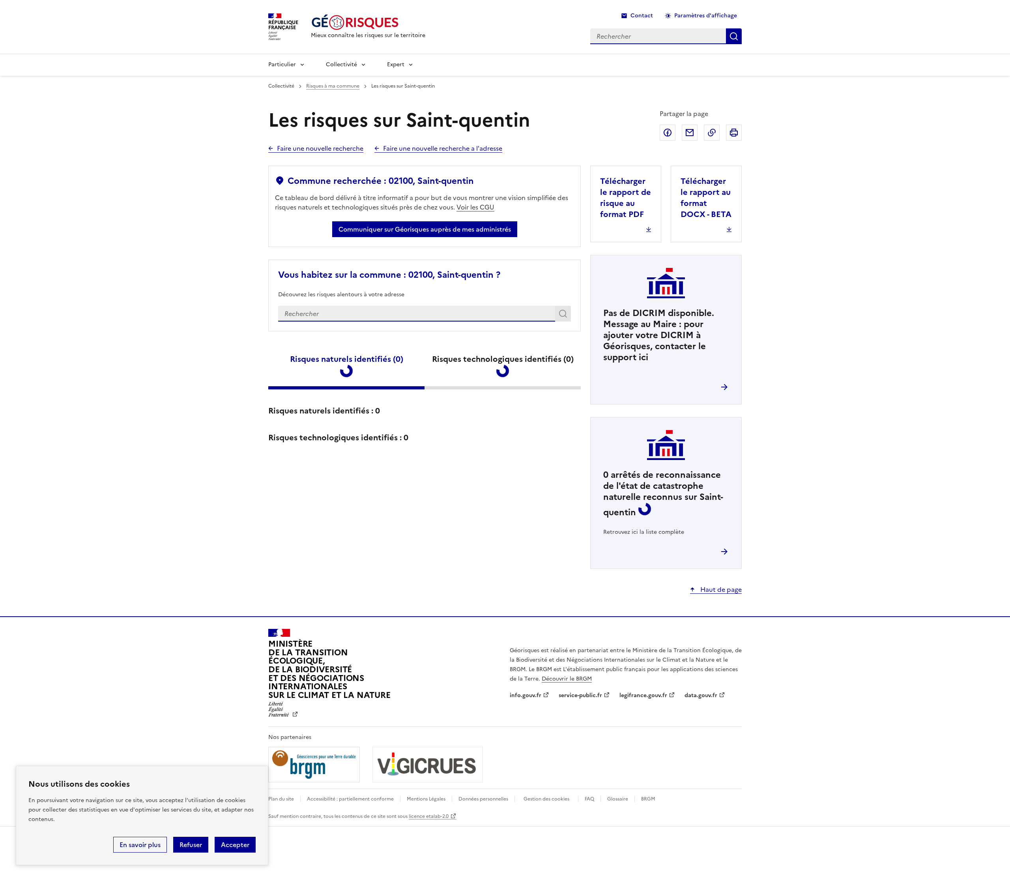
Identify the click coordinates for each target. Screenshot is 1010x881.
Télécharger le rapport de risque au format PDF (625, 197)
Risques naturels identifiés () (346, 359)
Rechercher (564, 315)
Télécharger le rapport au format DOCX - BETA (706, 197)
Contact (641, 15)
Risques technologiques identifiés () (503, 359)
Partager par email (690, 132)
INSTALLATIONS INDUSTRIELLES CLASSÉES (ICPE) (352, 769)
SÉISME (333, 516)
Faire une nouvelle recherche (320, 148)
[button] (990, 862)
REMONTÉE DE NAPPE (523, 426)
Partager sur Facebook (667, 132)
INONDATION (347, 426)
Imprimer (734, 132)
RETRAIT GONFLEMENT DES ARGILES (356, 629)
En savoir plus (140, 844)
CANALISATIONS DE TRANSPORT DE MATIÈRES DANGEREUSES (520, 774)
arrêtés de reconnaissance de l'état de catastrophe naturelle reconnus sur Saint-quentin (663, 493)
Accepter (235, 844)
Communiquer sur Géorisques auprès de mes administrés (425, 229)
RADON (495, 618)
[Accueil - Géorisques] (368, 22)
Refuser (191, 844)
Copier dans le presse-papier (712, 132)
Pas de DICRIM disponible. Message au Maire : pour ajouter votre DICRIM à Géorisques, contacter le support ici (658, 335)
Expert (395, 64)
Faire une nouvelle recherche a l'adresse (442, 148)
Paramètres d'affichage (705, 15)
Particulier (282, 64)
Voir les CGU (475, 207)
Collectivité (341, 64)
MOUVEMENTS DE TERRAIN (516, 522)
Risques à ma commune (332, 86)
